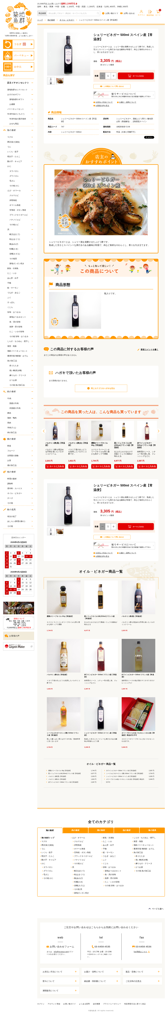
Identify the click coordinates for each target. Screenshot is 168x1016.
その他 (10, 503)
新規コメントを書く (149, 349)
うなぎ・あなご (13, 293)
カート (158, 13)
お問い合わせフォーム (62, 946)
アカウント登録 (54, 1004)
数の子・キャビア (14, 161)
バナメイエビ (14, 220)
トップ (40, 20)
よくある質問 (84, 1004)
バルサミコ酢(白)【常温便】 (57, 779)
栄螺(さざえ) (14, 254)
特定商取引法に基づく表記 (135, 1004)
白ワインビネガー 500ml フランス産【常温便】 (121, 770)
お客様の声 (14, 636)
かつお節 (13, 380)
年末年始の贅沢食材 (17, 119)
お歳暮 (12, 104)
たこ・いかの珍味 (16, 331)
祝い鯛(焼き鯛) (15, 370)
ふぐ (9, 297)
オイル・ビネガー (14, 493)
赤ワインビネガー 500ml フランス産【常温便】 (63, 782)
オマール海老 (14, 205)
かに (9, 166)
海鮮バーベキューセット (17, 351)
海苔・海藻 (12, 346)
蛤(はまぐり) (14, 239)
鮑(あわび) (13, 244)
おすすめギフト (14, 94)
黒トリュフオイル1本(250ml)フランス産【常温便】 (64, 773)
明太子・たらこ (13, 156)
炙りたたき (14, 366)
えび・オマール (14, 190)
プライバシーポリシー (112, 1004)
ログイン (141, 15)
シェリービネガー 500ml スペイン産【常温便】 (121, 776)
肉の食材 (11, 391)
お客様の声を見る (102, 106)
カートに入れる (138, 76)
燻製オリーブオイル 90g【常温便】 (59, 770)
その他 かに (14, 186)
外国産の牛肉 (14, 408)
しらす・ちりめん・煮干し (18, 341)
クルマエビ (14, 195)
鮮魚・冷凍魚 (12, 268)
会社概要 (96, 1004)
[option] (55, 445)
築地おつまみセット (17, 317)
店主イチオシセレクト (18, 83)
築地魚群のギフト (16, 99)
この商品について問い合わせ (113, 86)
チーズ (10, 498)
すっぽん (11, 302)
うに (9, 147)
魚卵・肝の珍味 (15, 327)
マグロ (10, 137)
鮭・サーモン (12, 288)
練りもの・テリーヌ (17, 375)
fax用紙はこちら (140, 952)
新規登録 (150, 15)
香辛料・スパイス (14, 488)
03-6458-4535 (102, 946)
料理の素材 (12, 479)
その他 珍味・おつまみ (18, 336)
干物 (9, 283)
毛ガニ (12, 181)
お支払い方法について (104, 102)
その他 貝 (78, 889)
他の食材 (11, 472)
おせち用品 (14, 124)
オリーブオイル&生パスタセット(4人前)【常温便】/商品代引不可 (125, 780)
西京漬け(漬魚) (13, 142)
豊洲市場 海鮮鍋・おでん (17, 356)
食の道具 (11, 509)
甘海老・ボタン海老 (17, 210)
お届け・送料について (127, 102)
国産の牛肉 (14, 403)
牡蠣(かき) (13, 249)
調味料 (10, 484)
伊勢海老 (13, 200)
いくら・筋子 (12, 152)
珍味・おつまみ (14, 312)
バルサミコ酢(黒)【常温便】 (57, 776)
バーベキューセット (15, 109)
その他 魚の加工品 (17, 385)
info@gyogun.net (61, 952)
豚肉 (9, 413)
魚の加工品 (12, 361)
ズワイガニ (14, 176)
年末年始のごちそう (16, 114)
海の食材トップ (47, 838)
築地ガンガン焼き (16, 263)
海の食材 (11, 130)
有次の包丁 (12, 516)
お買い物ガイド (111, 13)
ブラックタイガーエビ (18, 215)
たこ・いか (12, 273)
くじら (10, 307)
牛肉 (9, 398)
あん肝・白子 (12, 278)
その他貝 (13, 259)
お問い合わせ (129, 13)
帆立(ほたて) (14, 234)
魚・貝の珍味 (14, 322)
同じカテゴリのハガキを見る (103, 388)
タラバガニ (14, 171)
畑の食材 (101, 830)
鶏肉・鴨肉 (12, 418)
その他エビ (14, 225)
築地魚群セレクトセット (17, 90)
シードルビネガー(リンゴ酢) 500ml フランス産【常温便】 (125, 773)
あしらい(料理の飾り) (16, 521)
